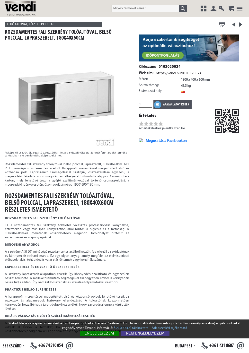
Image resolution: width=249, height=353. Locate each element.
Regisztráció (221, 8)
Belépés (213, 8)
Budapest (184, 346)
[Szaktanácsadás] (189, 62)
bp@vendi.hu (240, 345)
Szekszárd (12, 346)
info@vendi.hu (69, 345)
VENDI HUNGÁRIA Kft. (26, 13)
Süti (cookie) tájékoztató (131, 328)
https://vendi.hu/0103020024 (178, 73)
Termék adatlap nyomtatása (222, 24)
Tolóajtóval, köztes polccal (30, 24)
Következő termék (240, 24)
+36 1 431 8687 (221, 345)
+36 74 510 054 (50, 345)
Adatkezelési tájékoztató (169, 328)
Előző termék (234, 26)
